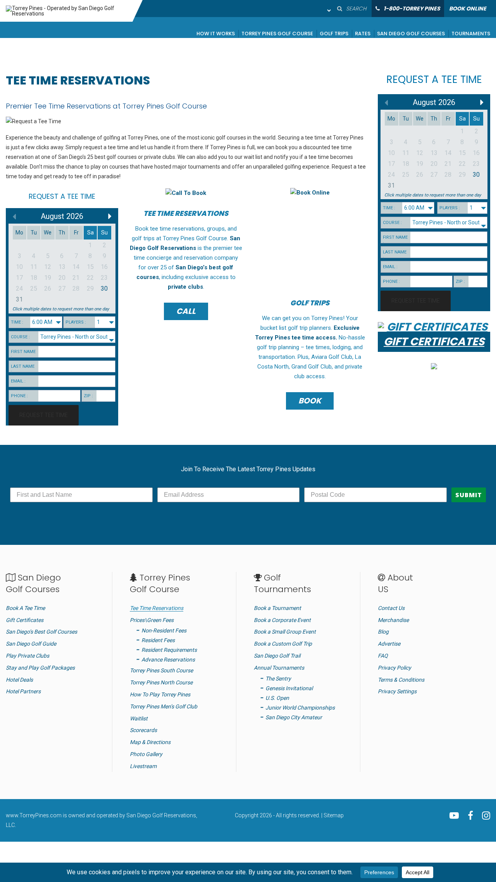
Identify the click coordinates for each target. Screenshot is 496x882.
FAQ (383, 656)
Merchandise (393, 620)
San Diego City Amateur (293, 717)
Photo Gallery (146, 754)
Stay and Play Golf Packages (40, 668)
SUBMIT (468, 495)
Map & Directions (150, 742)
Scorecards (143, 730)
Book (309, 400)
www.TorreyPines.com (34, 815)
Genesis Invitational (289, 688)
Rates (362, 34)
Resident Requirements (169, 650)
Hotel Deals (19, 680)
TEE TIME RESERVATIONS (185, 213)
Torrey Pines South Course (161, 670)
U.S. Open (277, 698)
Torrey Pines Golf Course (277, 34)
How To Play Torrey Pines (160, 694)
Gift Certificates (24, 620)
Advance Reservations (168, 659)
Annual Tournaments (279, 668)
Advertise (389, 644)
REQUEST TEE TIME (43, 415)
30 (104, 288)
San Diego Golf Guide (31, 644)
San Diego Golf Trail (277, 656)
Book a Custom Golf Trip (283, 644)
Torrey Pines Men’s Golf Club (163, 706)
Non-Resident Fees (163, 630)
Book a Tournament (277, 608)
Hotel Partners (23, 691)
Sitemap (334, 815)
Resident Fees (158, 640)
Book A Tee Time (25, 608)
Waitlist (139, 718)
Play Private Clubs (27, 656)
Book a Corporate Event (282, 620)
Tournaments (470, 34)
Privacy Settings (397, 691)
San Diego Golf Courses (411, 34)
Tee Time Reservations (156, 608)
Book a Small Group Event (285, 632)
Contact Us (391, 608)
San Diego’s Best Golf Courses (41, 632)
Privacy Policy (394, 668)
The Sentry (278, 678)
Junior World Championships (300, 708)
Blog (383, 632)
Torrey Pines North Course (161, 682)
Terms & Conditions (401, 680)
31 (19, 299)
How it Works (215, 34)
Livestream (143, 766)
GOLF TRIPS (309, 303)
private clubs (185, 286)
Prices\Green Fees (152, 620)
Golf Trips (334, 34)
